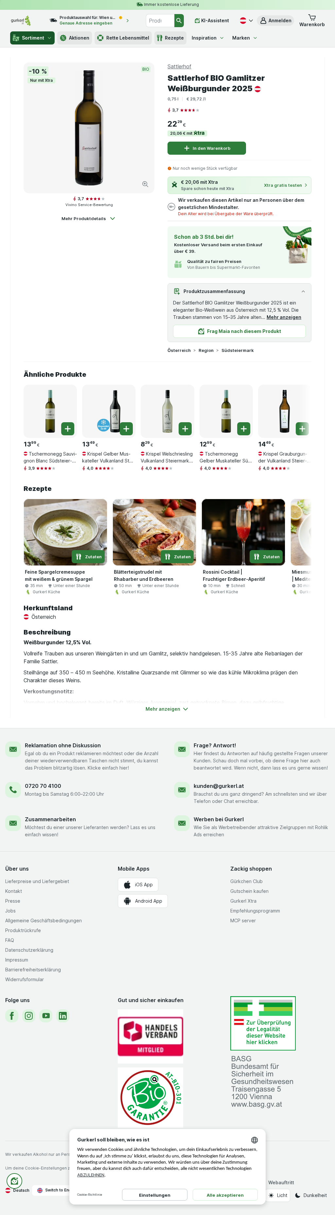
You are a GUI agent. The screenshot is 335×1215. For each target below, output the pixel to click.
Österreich (179, 350)
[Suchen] (179, 20)
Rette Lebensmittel (127, 38)
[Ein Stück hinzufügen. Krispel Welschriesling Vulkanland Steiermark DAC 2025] (185, 428)
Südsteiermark (237, 350)
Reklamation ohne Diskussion (63, 745)
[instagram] (28, 1015)
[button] (275, 20)
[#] (263, 1023)
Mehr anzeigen (284, 317)
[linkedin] (62, 1015)
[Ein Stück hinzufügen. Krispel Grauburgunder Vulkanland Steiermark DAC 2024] (302, 428)
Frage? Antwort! (215, 745)
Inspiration (204, 38)
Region (206, 350)
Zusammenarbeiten (50, 819)
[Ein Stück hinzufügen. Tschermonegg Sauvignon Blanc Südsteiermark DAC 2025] (67, 428)
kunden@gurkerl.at (219, 786)
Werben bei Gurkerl (219, 819)
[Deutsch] (245, 20)
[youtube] (45, 1015)
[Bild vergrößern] (145, 184)
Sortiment (33, 38)
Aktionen (79, 38)
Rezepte (174, 38)
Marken (241, 38)
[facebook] (11, 1015)
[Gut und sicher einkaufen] (150, 1097)
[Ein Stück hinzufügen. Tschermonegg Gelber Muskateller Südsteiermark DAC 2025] (243, 428)
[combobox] (160, 20)
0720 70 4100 (43, 786)
